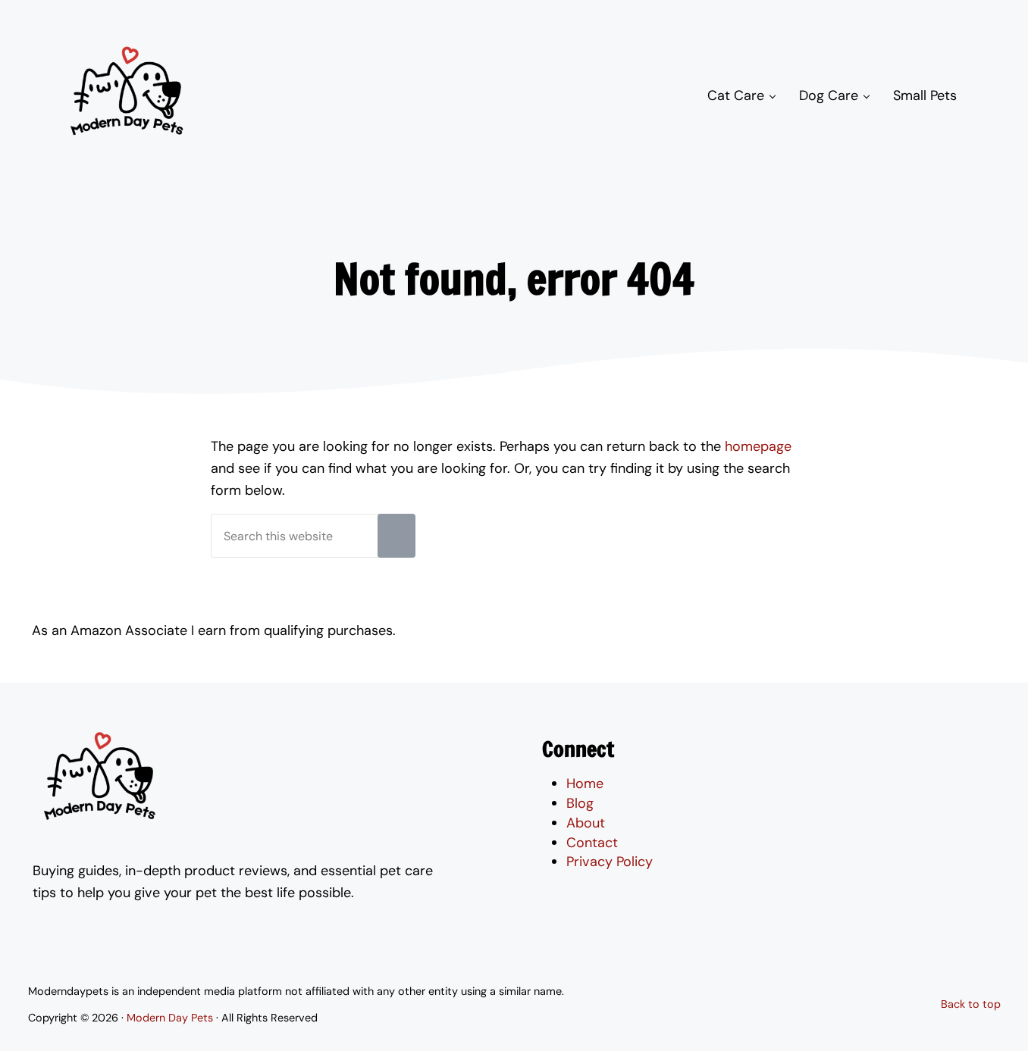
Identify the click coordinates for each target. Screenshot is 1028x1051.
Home (584, 783)
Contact (592, 843)
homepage (758, 446)
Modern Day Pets (170, 1017)
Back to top (971, 1004)
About (585, 823)
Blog (580, 803)
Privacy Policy (609, 861)
